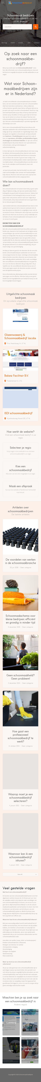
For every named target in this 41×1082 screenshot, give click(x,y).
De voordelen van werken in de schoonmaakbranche (20, 561)
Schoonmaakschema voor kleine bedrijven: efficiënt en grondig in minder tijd (20, 619)
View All (20, 874)
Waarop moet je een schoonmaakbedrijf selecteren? (20, 798)
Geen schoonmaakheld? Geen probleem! (20, 677)
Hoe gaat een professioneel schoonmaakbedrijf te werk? (20, 736)
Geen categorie (25, 567)
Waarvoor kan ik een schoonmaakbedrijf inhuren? (20, 857)
